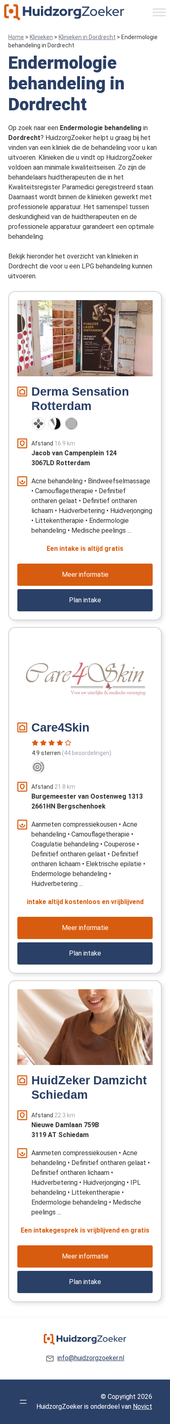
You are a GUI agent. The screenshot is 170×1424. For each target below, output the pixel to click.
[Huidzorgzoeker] (64, 12)
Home (16, 37)
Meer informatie (85, 574)
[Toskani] (71, 423)
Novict (142, 1406)
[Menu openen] (23, 1402)
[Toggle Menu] (159, 12)
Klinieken (41, 37)
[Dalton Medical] (38, 423)
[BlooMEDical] (54, 423)
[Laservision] (38, 767)
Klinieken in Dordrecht (87, 37)
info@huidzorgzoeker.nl (90, 1358)
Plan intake (85, 600)
